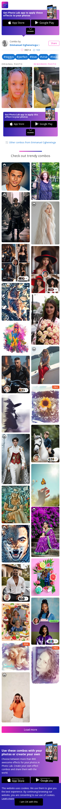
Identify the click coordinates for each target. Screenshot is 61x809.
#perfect (22, 57)
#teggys (9, 57)
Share (54, 43)
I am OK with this (29, 801)
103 (38, 49)
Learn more (8, 798)
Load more (30, 729)
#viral (43, 57)
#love (33, 57)
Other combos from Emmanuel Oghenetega (32, 142)
